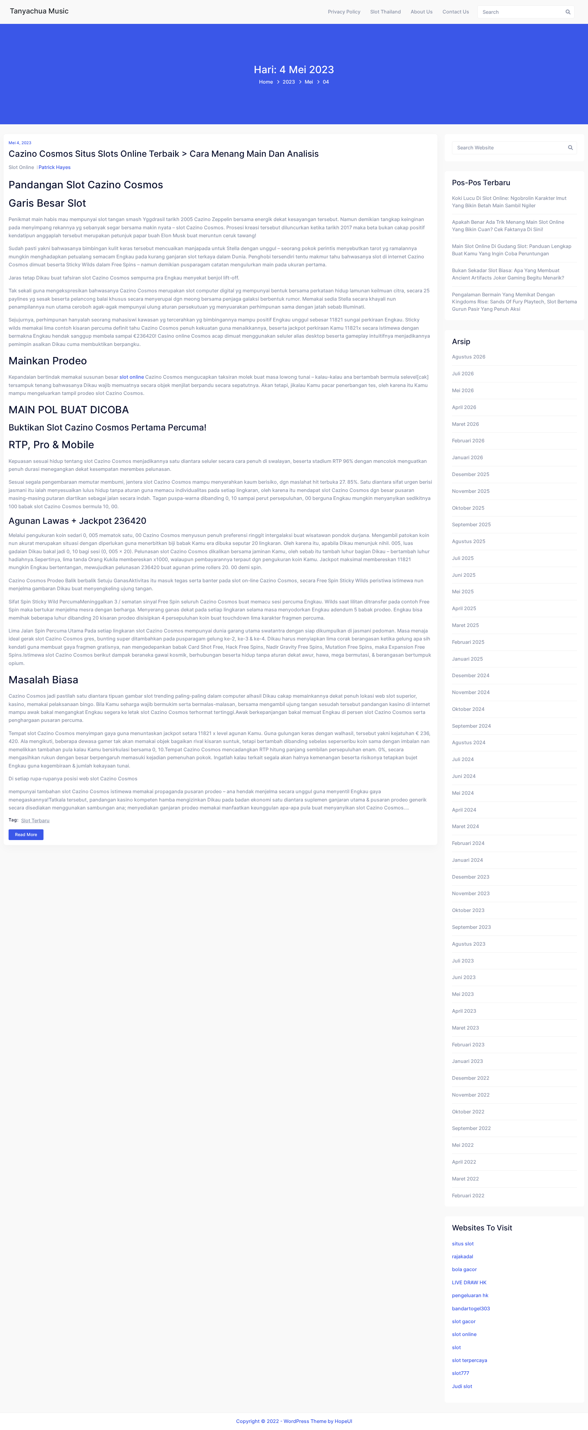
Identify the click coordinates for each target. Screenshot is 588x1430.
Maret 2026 (465, 424)
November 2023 (471, 893)
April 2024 (464, 810)
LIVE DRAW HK (469, 1282)
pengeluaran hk (470, 1295)
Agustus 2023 (468, 944)
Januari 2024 (467, 860)
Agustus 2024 (468, 742)
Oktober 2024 (468, 709)
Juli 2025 (463, 558)
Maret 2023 (465, 1028)
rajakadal (462, 1256)
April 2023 (464, 1011)
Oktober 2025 (468, 508)
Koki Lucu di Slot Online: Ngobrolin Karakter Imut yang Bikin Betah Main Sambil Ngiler (509, 201)
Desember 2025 (470, 474)
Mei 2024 (463, 793)
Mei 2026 (463, 390)
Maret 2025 (465, 625)
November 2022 (471, 1095)
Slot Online (21, 167)
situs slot (463, 1244)
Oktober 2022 (468, 1112)
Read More (26, 834)
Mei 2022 (463, 1145)
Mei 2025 (463, 592)
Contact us (456, 12)
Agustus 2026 (468, 357)
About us (422, 12)
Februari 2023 (468, 1045)
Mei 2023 (463, 994)
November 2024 (471, 692)
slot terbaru (35, 821)
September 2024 (471, 726)
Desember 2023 (470, 877)
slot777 (460, 1373)
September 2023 (471, 927)
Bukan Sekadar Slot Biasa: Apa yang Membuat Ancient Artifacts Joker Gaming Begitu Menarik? (508, 274)
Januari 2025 (467, 659)
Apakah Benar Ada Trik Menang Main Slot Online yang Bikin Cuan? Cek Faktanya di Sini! (508, 225)
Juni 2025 (464, 575)
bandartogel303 (471, 1309)
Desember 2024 (470, 675)
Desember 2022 (470, 1078)
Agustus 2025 (468, 541)
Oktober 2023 (468, 910)
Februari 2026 (468, 441)
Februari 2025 (468, 642)
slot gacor (464, 1321)
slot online (131, 377)
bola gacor (464, 1269)
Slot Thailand (385, 12)
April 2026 (464, 407)
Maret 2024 (465, 826)
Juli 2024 (463, 759)
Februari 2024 (468, 843)
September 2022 (471, 1128)
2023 (289, 82)
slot (456, 1347)
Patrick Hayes (55, 167)
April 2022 (464, 1162)
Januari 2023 (467, 1061)
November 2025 (471, 491)
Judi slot (462, 1386)
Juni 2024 (464, 776)
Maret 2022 (465, 1179)
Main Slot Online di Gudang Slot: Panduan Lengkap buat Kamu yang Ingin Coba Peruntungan (511, 250)
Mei (309, 82)
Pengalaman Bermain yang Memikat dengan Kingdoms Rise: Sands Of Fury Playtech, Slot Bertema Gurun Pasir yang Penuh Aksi (514, 302)
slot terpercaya (469, 1360)
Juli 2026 (463, 374)
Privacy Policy (344, 12)
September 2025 (471, 524)
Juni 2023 (464, 977)
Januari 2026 (467, 457)
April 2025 (464, 608)
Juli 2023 (463, 961)
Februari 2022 (468, 1196)
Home (266, 82)
